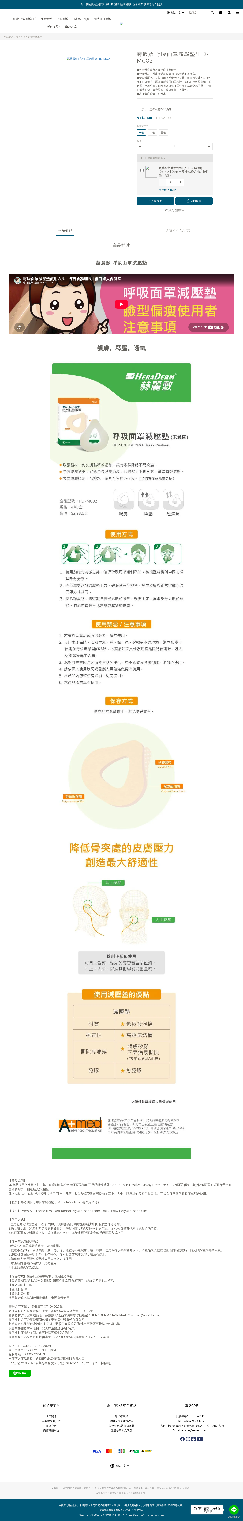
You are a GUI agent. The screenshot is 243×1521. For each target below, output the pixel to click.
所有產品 (20, 36)
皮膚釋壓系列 (34, 36)
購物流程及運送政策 (121, 1421)
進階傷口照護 (102, 19)
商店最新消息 (51, 1430)
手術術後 (47, 19)
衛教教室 (71, 27)
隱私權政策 (121, 1416)
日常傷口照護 (81, 19)
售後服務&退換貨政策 (121, 1425)
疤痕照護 (62, 19)
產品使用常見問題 (121, 1430)
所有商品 (53, 27)
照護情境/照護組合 (25, 19)
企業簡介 (51, 1416)
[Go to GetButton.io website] (234, 1517)
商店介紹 (51, 1425)
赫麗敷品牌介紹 (51, 1421)
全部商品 (9, 36)
